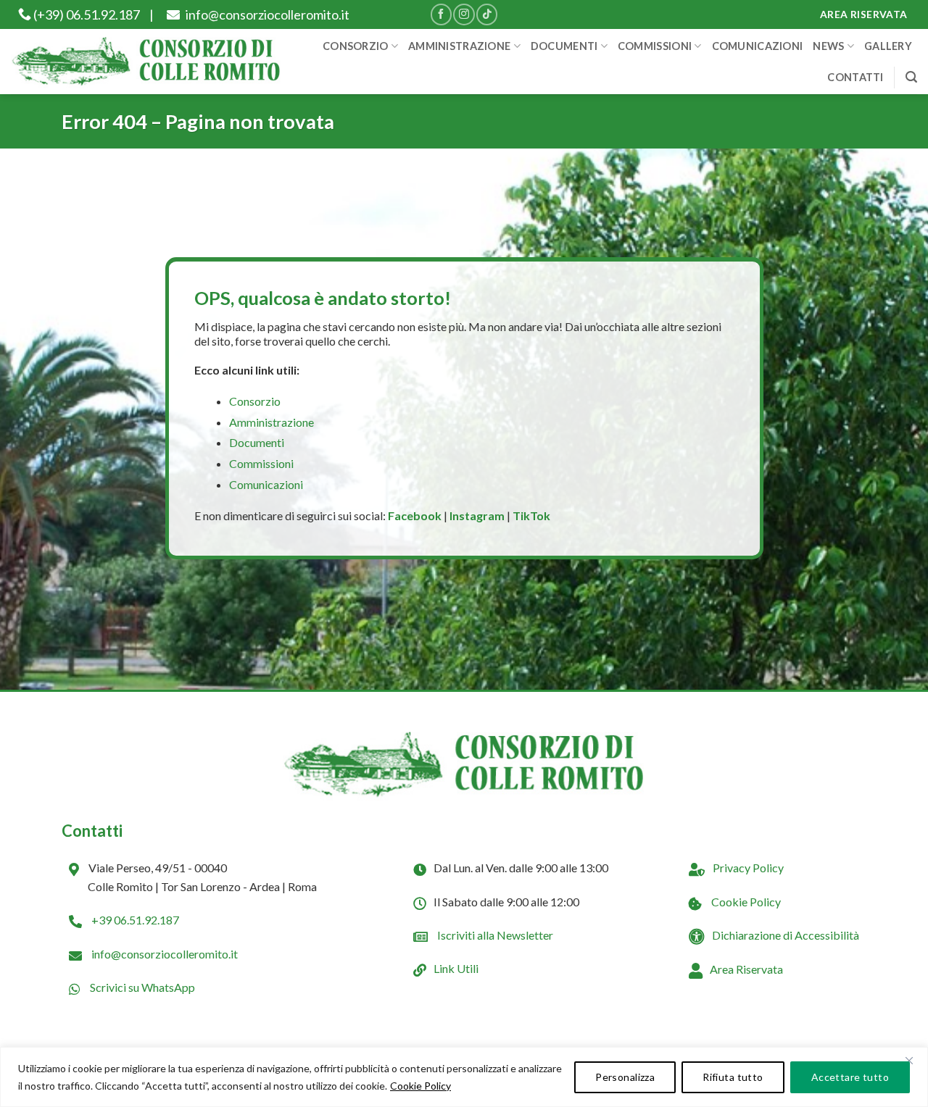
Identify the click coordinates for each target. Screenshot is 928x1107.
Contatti (855, 77)
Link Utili (456, 968)
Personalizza (625, 1077)
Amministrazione (459, 46)
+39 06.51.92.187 (134, 920)
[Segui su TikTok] (486, 14)
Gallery (888, 46)
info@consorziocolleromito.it (266, 14)
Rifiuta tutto (733, 1077)
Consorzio (356, 46)
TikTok (531, 515)
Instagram (477, 515)
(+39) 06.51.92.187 (85, 14)
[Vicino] (909, 1060)
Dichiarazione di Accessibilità (785, 935)
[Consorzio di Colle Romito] (146, 62)
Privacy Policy (748, 867)
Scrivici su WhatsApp (141, 987)
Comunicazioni (757, 46)
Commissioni (655, 46)
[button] (911, 77)
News (828, 46)
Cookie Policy (420, 1085)
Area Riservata (746, 969)
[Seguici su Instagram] (463, 14)
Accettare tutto (850, 1077)
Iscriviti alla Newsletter (494, 935)
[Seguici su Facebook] (441, 14)
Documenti (564, 46)
